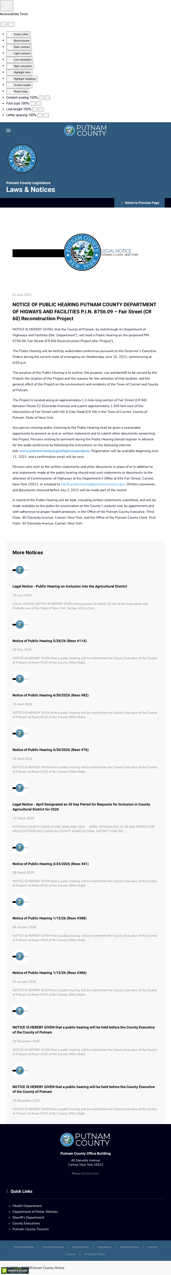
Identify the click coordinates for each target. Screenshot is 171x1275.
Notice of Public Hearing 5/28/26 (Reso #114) (50, 641)
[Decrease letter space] (40, 115)
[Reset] (3, 24)
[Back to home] (85, 130)
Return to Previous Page (142, 202)
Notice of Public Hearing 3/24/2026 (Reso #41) (51, 864)
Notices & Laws (129, 1247)
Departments (81, 1247)
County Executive (53, 1247)
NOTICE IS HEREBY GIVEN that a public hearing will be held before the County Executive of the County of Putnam (84, 1030)
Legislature (104, 1247)
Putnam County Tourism (31, 1229)
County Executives (26, 1223)
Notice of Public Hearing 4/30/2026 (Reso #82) (51, 695)
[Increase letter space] (46, 115)
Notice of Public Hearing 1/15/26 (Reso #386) (50, 972)
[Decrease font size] (32, 103)
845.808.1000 (85, 1173)
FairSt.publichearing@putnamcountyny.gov (93, 484)
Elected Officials (24, 1247)
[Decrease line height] (35, 109)
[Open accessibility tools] (6, 5)
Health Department (27, 1206)
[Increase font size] (38, 103)
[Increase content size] (47, 98)
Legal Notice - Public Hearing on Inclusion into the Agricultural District (70, 586)
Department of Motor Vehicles (35, 1211)
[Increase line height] (41, 109)
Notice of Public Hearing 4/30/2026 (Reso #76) (51, 749)
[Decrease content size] (41, 98)
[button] (8, 130)
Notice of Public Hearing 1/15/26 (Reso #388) (50, 918)
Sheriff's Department (28, 1217)
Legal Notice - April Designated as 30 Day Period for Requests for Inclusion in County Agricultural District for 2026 (81, 807)
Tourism (152, 1247)
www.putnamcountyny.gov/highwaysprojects (55, 451)
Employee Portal (94, 1254)
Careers (71, 1254)
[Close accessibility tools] (11, 24)
